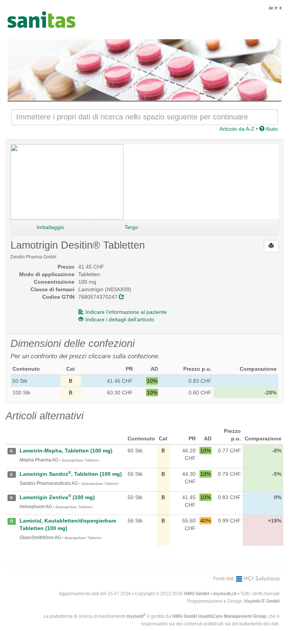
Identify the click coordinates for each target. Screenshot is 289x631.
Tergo (131, 227)
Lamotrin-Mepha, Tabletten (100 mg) (66, 451)
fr (276, 8)
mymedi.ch (225, 593)
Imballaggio (50, 227)
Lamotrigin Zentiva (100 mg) (57, 497)
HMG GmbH (196, 593)
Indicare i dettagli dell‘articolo (119, 319)
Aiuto (271, 129)
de (271, 8)
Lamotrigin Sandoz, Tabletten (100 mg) (71, 474)
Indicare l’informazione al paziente (126, 312)
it (280, 8)
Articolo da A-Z (236, 129)
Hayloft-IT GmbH (262, 601)
